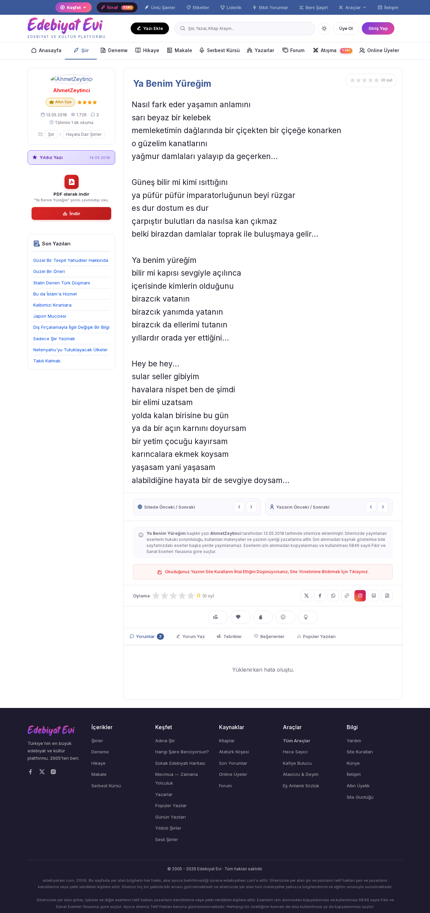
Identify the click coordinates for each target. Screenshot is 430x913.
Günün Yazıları (170, 817)
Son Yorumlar (233, 763)
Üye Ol (346, 28)
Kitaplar (227, 740)
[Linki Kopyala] (346, 595)
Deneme (118, 50)
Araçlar (353, 7)
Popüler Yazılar (171, 805)
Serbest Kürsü (223, 50)
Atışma (335, 50)
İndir (75, 213)
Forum (297, 50)
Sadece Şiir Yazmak (54, 338)
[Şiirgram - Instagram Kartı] (360, 595)
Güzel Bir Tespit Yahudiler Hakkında (70, 260)
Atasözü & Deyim (300, 774)
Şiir (85, 50)
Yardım (354, 740)
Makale (183, 50)
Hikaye (151, 50)
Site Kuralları (360, 751)
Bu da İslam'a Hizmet (55, 293)
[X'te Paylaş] (306, 595)
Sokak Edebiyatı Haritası (180, 763)
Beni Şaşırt (317, 7)
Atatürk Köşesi (234, 751)
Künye (353, 763)
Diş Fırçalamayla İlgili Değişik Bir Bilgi (71, 327)
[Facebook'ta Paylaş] (320, 595)
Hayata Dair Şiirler (84, 134)
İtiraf (119, 7)
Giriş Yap (378, 28)
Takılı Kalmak (46, 360)
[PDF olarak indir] (387, 595)
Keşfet (74, 7)
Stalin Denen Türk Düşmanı (61, 282)
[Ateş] (263, 617)
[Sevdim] (240, 617)
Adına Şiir (165, 740)
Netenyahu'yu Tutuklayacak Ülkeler (70, 349)
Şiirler (97, 740)
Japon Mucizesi (49, 316)
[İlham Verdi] (308, 617)
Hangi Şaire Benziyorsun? (182, 751)
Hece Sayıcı (295, 751)
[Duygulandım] (285, 617)
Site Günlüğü (360, 797)
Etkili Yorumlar (273, 7)
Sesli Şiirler (166, 839)
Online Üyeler (383, 50)
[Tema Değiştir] (324, 29)
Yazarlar (264, 50)
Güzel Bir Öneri (49, 271)
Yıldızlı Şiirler (168, 828)
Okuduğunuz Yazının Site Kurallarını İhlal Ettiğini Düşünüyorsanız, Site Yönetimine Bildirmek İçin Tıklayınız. (267, 571)
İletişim (391, 7)
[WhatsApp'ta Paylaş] (333, 595)
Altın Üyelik (358, 785)
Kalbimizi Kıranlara (52, 305)
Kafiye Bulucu (297, 763)
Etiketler (201, 7)
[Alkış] (218, 617)
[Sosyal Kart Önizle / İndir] (373, 595)
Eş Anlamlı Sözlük (301, 785)
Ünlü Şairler (163, 7)
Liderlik (234, 7)
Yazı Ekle (153, 28)
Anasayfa (50, 50)
